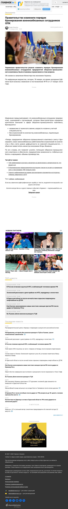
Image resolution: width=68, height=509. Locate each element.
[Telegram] (13, 500)
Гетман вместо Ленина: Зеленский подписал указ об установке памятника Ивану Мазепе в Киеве (32, 353)
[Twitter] (10, 500)
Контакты (7, 479)
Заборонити (37, 9)
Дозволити (46, 9)
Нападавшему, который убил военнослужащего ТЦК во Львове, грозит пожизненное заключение (29, 332)
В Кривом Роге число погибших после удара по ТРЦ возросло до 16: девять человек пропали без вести (34, 393)
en (67, 2)
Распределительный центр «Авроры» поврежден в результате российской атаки (32, 327)
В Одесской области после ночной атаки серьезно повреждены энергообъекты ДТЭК (33, 359)
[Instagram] (17, 500)
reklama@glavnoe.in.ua (14, 493)
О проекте (8, 476)
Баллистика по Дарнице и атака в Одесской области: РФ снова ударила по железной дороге (30, 399)
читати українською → (56, 27)
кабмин (11, 179)
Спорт (57, 6)
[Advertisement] (34, 102)
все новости (57, 415)
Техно (52, 6)
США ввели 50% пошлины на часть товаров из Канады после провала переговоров (32, 348)
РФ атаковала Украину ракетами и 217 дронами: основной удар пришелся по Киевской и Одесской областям (30, 381)
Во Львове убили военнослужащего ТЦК (19, 375)
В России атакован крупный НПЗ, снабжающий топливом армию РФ (28, 343)
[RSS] (24, 500)
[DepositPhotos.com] (13, 506)
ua (63, 2)
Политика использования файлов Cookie (16, 487)
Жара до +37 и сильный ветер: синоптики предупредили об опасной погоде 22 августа (31, 409)
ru (65, 2)
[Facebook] (7, 500)
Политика (9, 6)
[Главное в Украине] (9, 3)
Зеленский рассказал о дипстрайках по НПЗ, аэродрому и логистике (28, 338)
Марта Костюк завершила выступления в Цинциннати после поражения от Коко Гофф (33, 371)
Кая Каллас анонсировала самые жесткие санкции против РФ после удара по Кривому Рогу (31, 365)
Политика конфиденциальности (14, 484)
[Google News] (20, 500)
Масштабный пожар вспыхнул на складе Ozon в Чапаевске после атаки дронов (31, 387)
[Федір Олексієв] (6, 29)
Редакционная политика (12, 481)
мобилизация (19, 179)
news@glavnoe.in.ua (14, 490)
